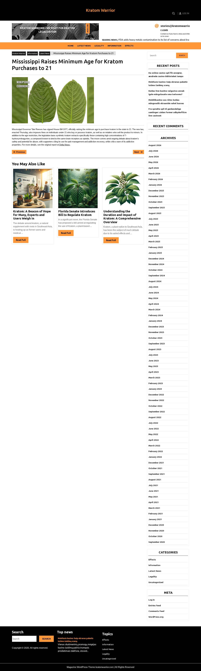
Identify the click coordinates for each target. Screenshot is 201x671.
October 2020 (155, 536)
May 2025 (153, 230)
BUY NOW (87, 28)
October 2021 (155, 468)
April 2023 (153, 372)
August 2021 (154, 479)
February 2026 (155, 179)
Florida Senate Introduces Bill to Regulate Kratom (76, 213)
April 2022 (153, 440)
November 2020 (156, 531)
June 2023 (153, 360)
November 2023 (156, 332)
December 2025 (156, 190)
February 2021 (155, 513)
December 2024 (156, 258)
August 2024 (154, 281)
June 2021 (153, 491)
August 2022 (154, 417)
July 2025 (153, 219)
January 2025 (155, 253)
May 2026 (153, 162)
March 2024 (154, 309)
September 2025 (156, 207)
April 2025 (153, 236)
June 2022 (153, 428)
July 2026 (153, 151)
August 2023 (154, 349)
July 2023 (153, 355)
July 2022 (153, 423)
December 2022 (156, 394)
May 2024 (153, 298)
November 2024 (156, 264)
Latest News (84, 46)
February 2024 (155, 315)
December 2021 (156, 462)
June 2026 (153, 156)
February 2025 (155, 247)
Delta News (64, 145)
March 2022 (154, 445)
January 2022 (155, 457)
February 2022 (155, 451)
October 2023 (155, 338)
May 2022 (153, 434)
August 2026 (154, 145)
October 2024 (155, 270)
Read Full (22, 241)
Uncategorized (155, 582)
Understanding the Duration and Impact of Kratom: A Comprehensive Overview (122, 217)
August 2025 (154, 213)
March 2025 (154, 241)
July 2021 (153, 485)
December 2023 (156, 326)
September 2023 (156, 343)
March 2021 (154, 508)
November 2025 (156, 196)
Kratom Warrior (100, 10)
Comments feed (156, 611)
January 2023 (155, 389)
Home (71, 46)
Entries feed (154, 605)
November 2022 (156, 400)
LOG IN (185, 13)
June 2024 (153, 292)
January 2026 (155, 185)
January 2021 (155, 519)
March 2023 (154, 377)
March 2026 (154, 173)
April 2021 (153, 502)
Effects (129, 46)
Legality (99, 46)
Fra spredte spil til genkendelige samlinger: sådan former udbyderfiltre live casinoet (167, 112)
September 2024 (156, 275)
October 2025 (155, 202)
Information (114, 46)
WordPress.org (155, 617)
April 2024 (153, 304)
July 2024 (153, 287)
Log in (151, 600)
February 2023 (155, 383)
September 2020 (156, 542)
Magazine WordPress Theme (81, 667)
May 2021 (153, 496)
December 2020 (156, 525)
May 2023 (153, 366)
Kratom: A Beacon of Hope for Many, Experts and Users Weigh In (32, 215)
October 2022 (155, 406)
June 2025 (153, 224)
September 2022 (156, 411)
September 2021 (156, 474)
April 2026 (153, 168)
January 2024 (155, 321)
